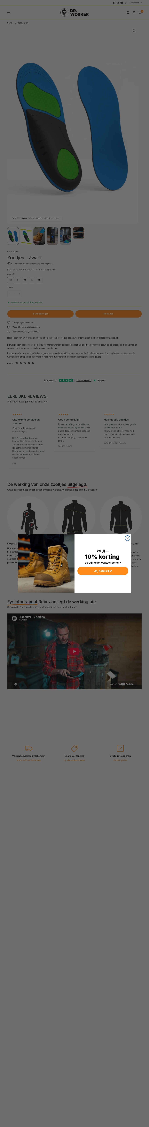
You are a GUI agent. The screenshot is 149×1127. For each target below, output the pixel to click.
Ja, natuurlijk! (103, 571)
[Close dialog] (127, 538)
